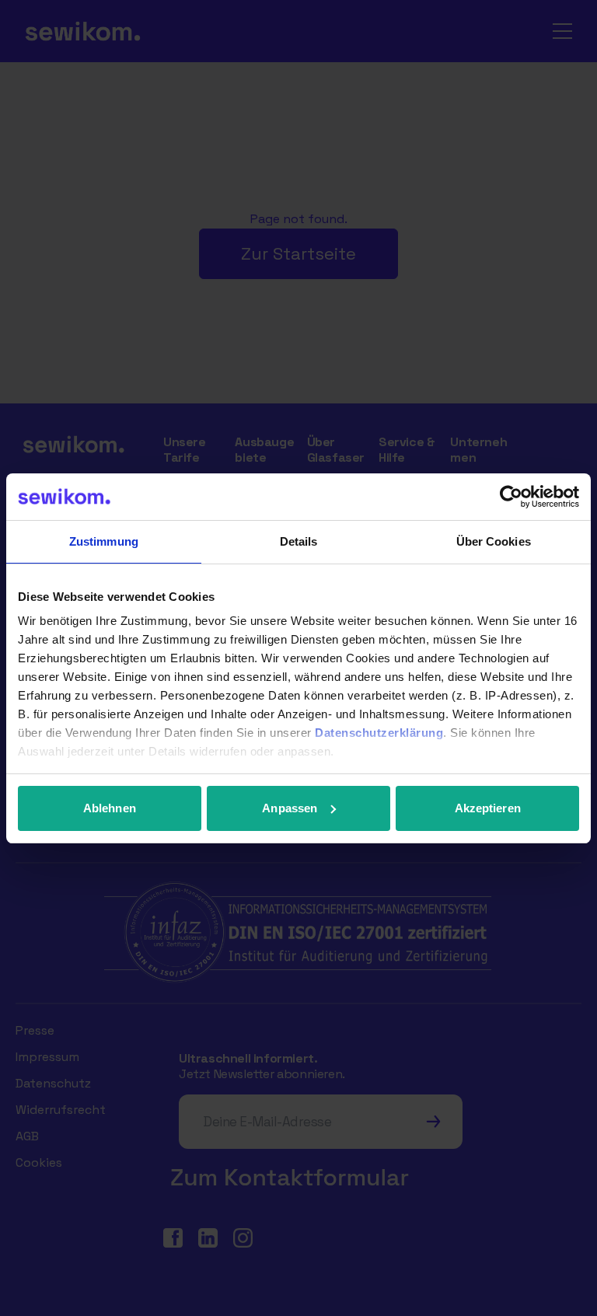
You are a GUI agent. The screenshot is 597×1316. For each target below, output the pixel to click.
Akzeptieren (488, 808)
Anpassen (289, 808)
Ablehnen (109, 808)
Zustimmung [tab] (103, 541)
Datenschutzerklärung (379, 732)
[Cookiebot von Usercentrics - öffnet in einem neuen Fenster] (511, 496)
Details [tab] (299, 541)
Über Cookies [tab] (493, 541)
